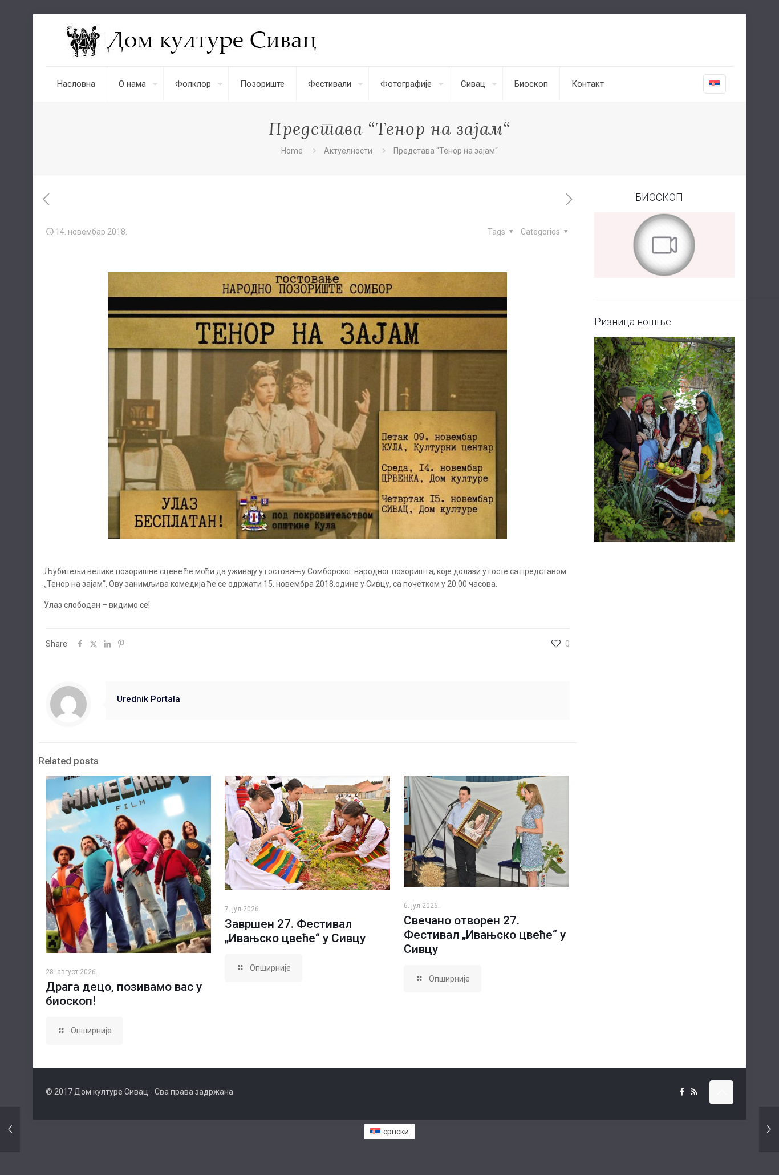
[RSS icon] (693, 1092)
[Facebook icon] (681, 1092)
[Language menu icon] (714, 84)
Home (292, 150)
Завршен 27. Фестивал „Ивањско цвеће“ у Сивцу (295, 931)
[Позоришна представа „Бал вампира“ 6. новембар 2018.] (10, 1129)
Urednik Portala (148, 699)
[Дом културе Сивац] (193, 40)
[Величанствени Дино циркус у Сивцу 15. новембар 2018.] (769, 1129)
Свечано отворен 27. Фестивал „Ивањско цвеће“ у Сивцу (485, 935)
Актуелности (348, 150)
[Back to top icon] (721, 1092)
